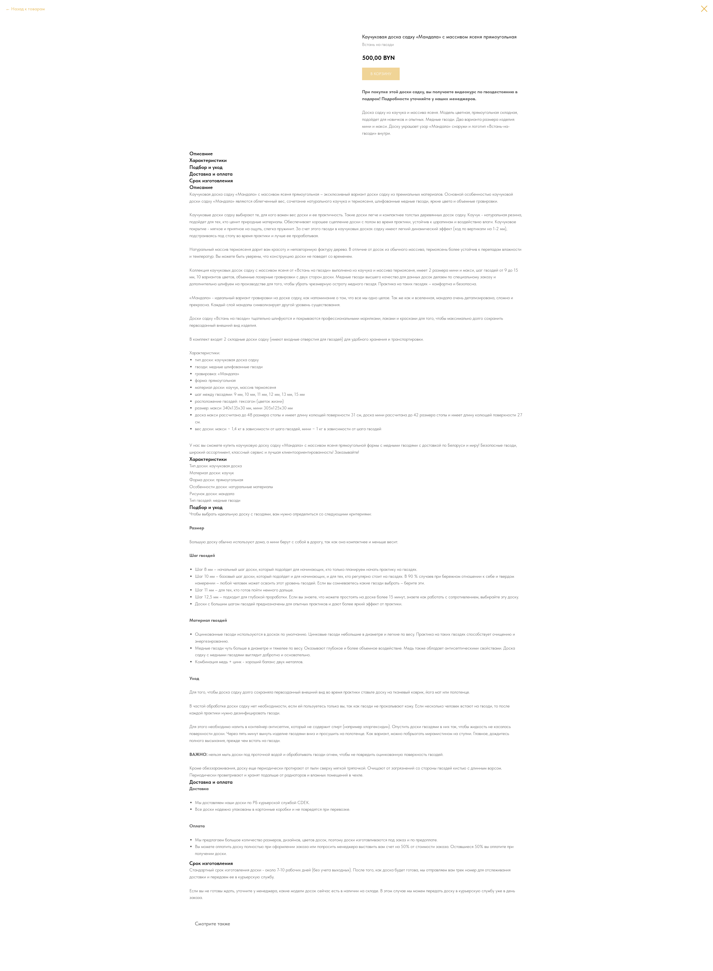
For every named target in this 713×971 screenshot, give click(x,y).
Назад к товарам (28, 8)
